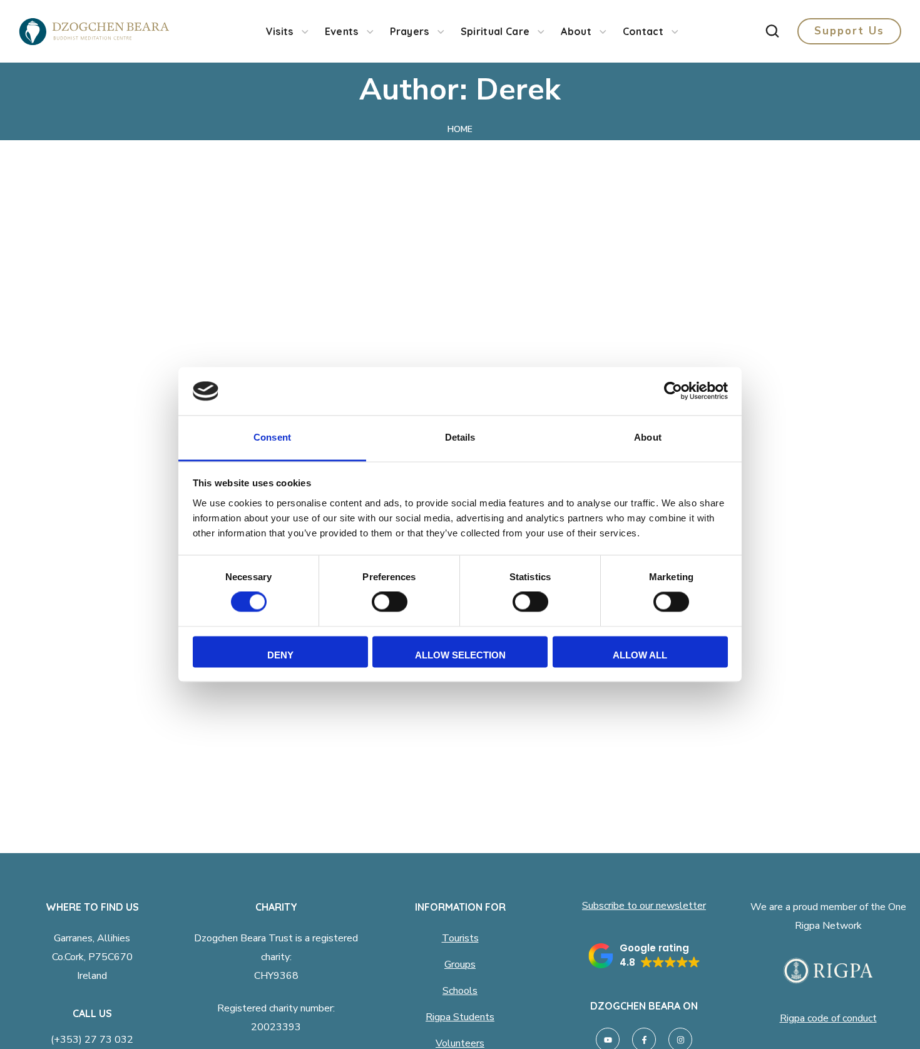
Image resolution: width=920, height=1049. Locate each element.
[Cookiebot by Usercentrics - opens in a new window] (673, 391)
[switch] (389, 602)
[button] (772, 31)
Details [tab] (460, 437)
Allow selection (460, 655)
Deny (280, 655)
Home (460, 129)
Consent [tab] (272, 437)
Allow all (640, 655)
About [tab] (648, 437)
